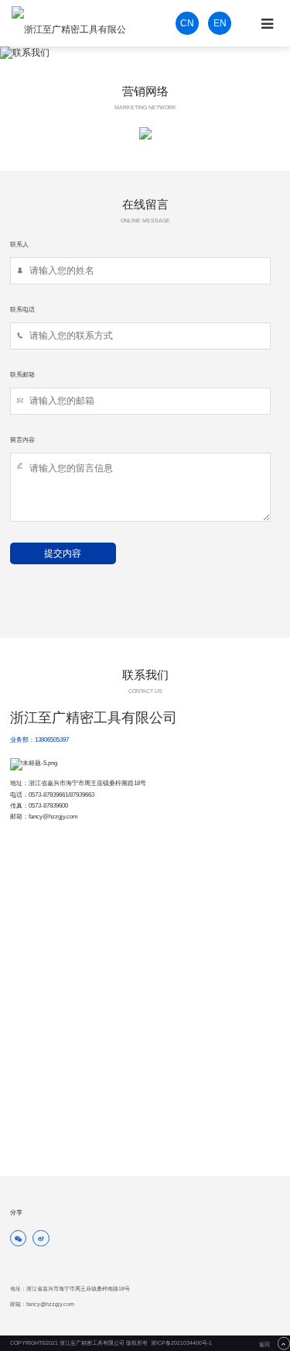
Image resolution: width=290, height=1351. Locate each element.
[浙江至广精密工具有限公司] (73, 23)
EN (220, 23)
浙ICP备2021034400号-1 (181, 1343)
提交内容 (62, 553)
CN (187, 23)
